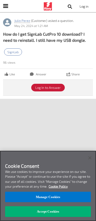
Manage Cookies (48, 197)
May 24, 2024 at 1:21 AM (31, 25)
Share (75, 74)
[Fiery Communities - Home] (48, 6)
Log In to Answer (48, 88)
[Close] (89, 157)
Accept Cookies (48, 211)
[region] (48, 186)
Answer (41, 74)
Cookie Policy (58, 186)
